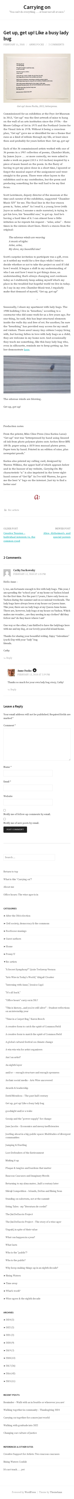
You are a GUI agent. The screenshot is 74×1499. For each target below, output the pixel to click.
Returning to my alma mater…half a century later (32, 1183)
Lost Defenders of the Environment (25, 1152)
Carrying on (36, 6)
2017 (10, 1365)
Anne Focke (36, 44)
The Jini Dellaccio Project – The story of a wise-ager (33, 1221)
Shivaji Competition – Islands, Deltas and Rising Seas (34, 1191)
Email (7, 781)
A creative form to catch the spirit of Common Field (33, 1026)
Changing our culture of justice (20, 1433)
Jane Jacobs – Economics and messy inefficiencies (32, 1126)
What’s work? (13, 1291)
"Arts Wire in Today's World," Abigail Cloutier (30, 977)
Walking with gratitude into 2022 (20, 1425)
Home (9, 946)
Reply (9, 658)
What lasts (11, 1245)
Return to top (10, 871)
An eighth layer (14, 1065)
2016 (10, 1373)
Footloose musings (16, 931)
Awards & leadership (17, 1088)
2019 (10, 1350)
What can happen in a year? (20, 1237)
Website (8, 796)
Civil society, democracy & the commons (27, 923)
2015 (10, 1381)
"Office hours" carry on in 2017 (22, 1000)
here (26, 349)
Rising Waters (13, 1275)
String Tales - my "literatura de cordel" (26, 1206)
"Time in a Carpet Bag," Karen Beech (25, 1019)
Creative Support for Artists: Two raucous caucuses (31, 1454)
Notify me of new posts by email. (21, 823)
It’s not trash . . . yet (14, 1469)
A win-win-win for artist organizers (24, 1049)
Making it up (12, 1160)
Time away (11, 1283)
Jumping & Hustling (16, 1145)
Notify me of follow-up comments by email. (27, 814)
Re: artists (13, 510)
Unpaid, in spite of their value (22, 1229)
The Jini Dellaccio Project (19, 1214)
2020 (10, 1342)
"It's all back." (13, 992)
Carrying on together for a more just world (26, 1417)
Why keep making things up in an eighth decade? (32, 1268)
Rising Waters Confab (15, 1461)
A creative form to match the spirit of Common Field (34, 1034)
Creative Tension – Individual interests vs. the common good (19, 537)
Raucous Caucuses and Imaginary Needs (27, 1175)
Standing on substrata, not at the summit (27, 1198)
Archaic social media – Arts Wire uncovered (29, 1080)
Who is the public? (16, 1260)
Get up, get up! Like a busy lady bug (25, 1103)
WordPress (30, 1492)
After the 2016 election (18, 915)
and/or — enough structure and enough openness (32, 1072)
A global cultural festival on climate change (29, 1042)
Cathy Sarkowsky (24, 570)
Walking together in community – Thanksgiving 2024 (31, 1410)
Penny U (10, 954)
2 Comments (56, 44)
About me (8, 887)
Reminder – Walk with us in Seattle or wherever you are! (33, 1402)
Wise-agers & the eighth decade (23, 1298)
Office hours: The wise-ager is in (20, 894)
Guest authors (13, 938)
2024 (10, 1319)
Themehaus (56, 1492)
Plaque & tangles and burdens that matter (28, 1168)
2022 (10, 1327)
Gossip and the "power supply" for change (28, 1118)
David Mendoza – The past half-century (27, 1095)
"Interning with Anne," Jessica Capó (25, 984)
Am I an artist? (13, 1057)
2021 (10, 1335)
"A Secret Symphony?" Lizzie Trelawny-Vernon (30, 969)
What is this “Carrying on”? (17, 879)
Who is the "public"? (16, 1252)
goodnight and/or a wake (19, 1111)
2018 (10, 1358)
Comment (9, 725)
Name (7, 767)
